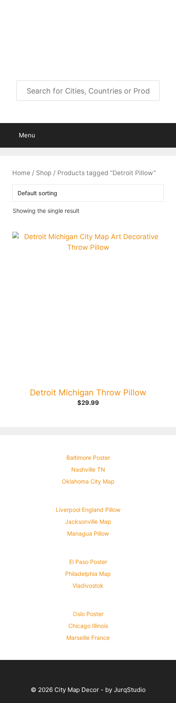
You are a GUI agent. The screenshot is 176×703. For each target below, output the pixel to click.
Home (21, 173)
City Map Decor (88, 24)
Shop (44, 173)
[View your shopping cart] (165, 135)
